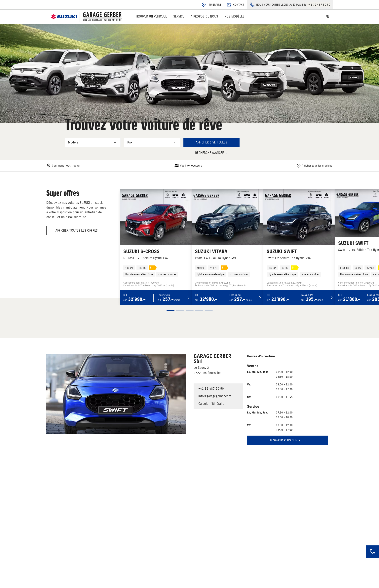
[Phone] (372, 551)
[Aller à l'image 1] (170, 310)
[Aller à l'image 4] (199, 310)
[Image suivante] (197, 322)
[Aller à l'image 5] (209, 310)
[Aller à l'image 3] (190, 310)
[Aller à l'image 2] (180, 310)
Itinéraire (214, 4)
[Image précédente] (182, 322)
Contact (238, 4)
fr (327, 17)
